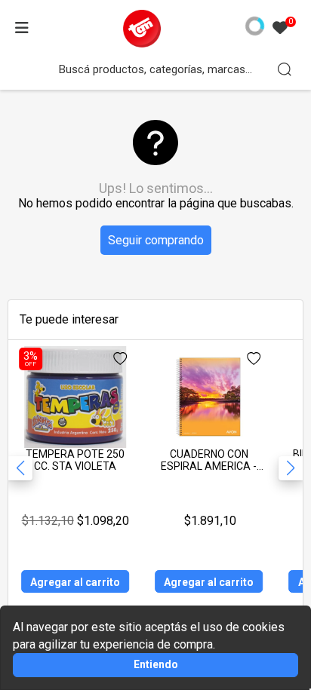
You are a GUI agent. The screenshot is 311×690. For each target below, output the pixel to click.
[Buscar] (284, 69)
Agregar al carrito (75, 582)
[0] (280, 29)
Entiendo (156, 664)
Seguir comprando (156, 240)
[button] (291, 468)
